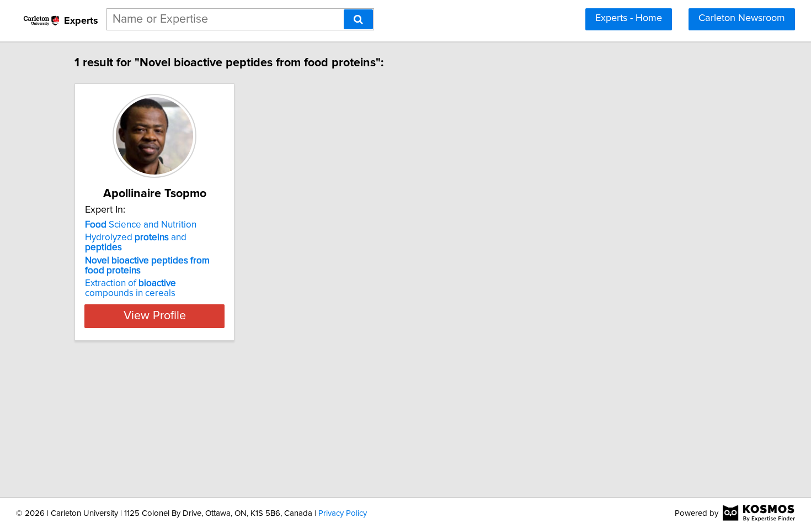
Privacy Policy (342, 513)
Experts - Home (628, 18)
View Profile (155, 316)
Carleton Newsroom (741, 18)
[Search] (358, 19)
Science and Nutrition (140, 225)
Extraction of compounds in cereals (130, 288)
